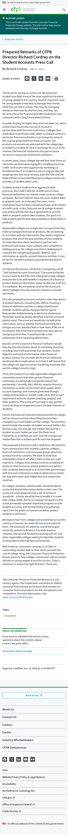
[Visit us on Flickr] (32, 758)
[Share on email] (48, 77)
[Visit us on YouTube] (25, 758)
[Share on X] (34, 77)
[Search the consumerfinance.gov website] (63, 9)
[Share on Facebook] (27, 77)
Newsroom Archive (14, 39)
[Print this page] (56, 79)
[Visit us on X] (11, 758)
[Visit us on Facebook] (4, 758)
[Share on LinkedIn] (41, 77)
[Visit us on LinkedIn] (18, 758)
